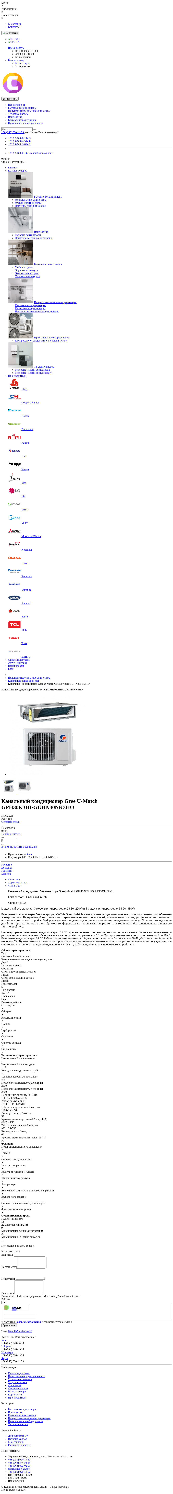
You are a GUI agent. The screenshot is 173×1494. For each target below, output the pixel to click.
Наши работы (16, 665)
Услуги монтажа (17, 662)
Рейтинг (6, 1299)
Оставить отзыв (10, 821)
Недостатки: (8, 1278)
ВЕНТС (26, 656)
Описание (14, 879)
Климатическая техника (22, 120)
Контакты (13, 26)
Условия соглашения (20, 1379)
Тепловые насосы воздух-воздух (33, 372)
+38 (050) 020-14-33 (19, 138)
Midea (24, 522)
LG (23, 496)
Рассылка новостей (19, 1445)
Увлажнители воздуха (27, 276)
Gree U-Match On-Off (20, 1331)
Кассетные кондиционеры (30, 308)
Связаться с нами (18, 1388)
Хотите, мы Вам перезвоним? (41, 132)
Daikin (25, 415)
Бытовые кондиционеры (22, 107)
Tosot (24, 643)
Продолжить (9, 1325)
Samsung (26, 589)
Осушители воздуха (26, 270)
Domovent (27, 429)
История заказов (17, 1438)
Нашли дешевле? (11, 834)
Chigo (24, 389)
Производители (17, 375)
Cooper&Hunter (30, 402)
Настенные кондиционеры (30, 205)
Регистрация (22, 63)
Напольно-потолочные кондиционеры (37, 311)
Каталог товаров (17, 170)
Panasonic (26, 576)
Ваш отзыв (7, 1293)
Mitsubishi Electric (31, 536)
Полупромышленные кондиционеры (29, 110)
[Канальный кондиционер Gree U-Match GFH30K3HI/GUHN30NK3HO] (48, 774)
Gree (24, 456)
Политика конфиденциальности (26, 1376)
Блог (11, 668)
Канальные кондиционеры (30, 305)
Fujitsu (25, 442)
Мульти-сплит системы (28, 202)
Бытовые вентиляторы (28, 234)
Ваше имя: (7, 1254)
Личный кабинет (18, 1435)
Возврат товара (17, 1391)
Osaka (24, 563)
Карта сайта (15, 1394)
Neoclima (26, 549)
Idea (23, 482)
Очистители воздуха (27, 273)
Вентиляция (15, 116)
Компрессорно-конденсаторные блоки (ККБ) (41, 340)
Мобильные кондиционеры (30, 199)
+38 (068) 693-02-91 (19, 144)
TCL (24, 629)
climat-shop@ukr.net (42, 153)
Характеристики (17, 882)
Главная (12, 167)
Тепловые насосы (18, 113)
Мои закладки (16, 1441)
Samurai (25, 603)
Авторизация (22, 66)
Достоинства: (9, 1266)
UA (17, 42)
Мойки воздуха (24, 267)
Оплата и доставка (19, 659)
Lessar (24, 509)
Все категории (16, 104)
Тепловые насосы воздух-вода (32, 369)
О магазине (14, 23)
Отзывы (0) (14, 885)
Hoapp (25, 469)
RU (17, 39)
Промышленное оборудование (25, 123)
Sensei (24, 616)
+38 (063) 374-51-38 (19, 141)
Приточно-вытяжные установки (33, 238)
